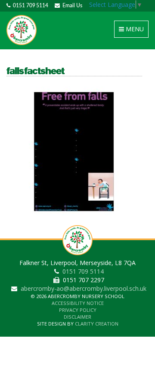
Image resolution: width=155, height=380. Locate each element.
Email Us (71, 5)
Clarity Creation (96, 323)
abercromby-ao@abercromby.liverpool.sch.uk (83, 288)
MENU (132, 31)
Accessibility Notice (78, 303)
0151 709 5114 (29, 5)
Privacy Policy (77, 310)
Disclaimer (77, 317)
